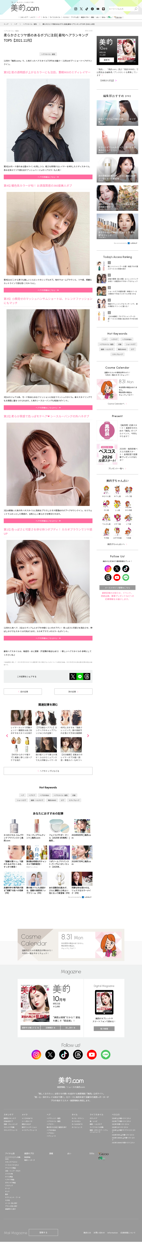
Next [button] (88, 736)
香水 (6, 1194)
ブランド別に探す (11, 1206)
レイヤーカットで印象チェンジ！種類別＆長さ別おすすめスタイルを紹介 (21, 730)
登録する (43, 1232)
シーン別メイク (27, 1121)
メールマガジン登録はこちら (117, 587)
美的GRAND (52, 800)
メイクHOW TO (27, 1118)
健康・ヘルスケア (37, 800)
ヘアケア (32, 795)
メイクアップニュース (29, 1130)
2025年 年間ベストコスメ (120, 1124)
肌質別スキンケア (10, 1118)
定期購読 (49, 1027)
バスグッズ (9, 1185)
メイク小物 (9, 1174)
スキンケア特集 (9, 1127)
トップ (6, 24)
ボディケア (93, 1118)
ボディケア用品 (10, 1182)
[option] (23, 735)
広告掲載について (128, 1232)
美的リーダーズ (29, 1160)
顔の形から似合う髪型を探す (57, 1127)
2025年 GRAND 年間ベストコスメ (123, 1142)
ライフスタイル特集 (96, 1127)
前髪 (73, 795)
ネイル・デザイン (78, 1118)
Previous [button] (7, 736)
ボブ (62, 800)
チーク (7, 1188)
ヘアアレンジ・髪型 (53, 1118)
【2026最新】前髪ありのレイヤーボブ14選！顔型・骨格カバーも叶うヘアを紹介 (72, 758)
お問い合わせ (99, 1232)
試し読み (69, 1027)
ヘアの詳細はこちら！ (47, 177)
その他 (7, 1200)
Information (112, 1232)
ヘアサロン (50, 1133)
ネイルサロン (76, 1121)
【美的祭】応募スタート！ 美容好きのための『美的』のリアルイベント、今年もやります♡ (128, 431)
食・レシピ (93, 1121)
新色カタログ (26, 1124)
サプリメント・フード (12, 1197)
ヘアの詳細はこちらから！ (47, 407)
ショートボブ (21, 800)
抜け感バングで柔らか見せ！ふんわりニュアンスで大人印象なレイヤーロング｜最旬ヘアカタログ (46, 758)
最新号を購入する (29, 1027)
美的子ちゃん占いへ (116, 544)
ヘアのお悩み (44, 795)
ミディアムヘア (74, 800)
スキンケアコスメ (11, 1162)
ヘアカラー (50, 1124)
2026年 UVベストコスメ (120, 1127)
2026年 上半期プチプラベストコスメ (123, 1131)
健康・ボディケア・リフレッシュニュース (99, 1131)
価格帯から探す (10, 1209)
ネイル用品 (9, 1176)
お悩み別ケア (8, 1121)
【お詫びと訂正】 (108, 80)
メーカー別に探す (11, 1203)
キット (7, 1191)
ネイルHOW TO (77, 1124)
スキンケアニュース (10, 1130)
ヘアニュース (51, 1136)
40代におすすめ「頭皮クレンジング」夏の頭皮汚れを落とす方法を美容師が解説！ (71, 731)
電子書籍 (104, 1028)
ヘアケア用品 (9, 1179)
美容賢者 (27, 1157)
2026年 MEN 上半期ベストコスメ (123, 1135)
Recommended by (75, 897)
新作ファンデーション (29, 1127)
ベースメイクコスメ (12, 1165)
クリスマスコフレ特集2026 (12, 1158)
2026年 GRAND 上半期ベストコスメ (123, 1139)
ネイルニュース (77, 1127)
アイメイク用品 (10, 1168)
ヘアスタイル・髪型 (30, 24)
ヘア (15, 24)
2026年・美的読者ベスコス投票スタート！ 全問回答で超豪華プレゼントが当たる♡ (129, 454)
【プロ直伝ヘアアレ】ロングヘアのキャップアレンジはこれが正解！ (46, 730)
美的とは (87, 1232)
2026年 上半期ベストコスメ (121, 1118)
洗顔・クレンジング (10, 1124)
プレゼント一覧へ (116, 468)
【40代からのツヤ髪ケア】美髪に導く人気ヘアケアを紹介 (21, 757)
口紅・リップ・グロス (12, 1171)
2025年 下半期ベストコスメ (121, 1121)
